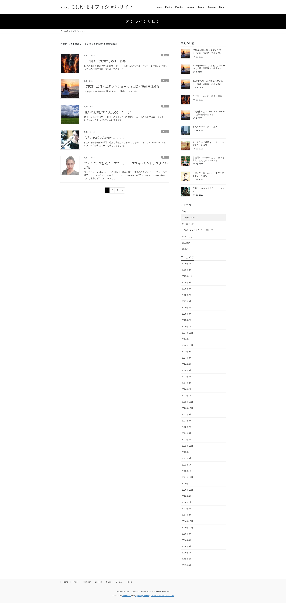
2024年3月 (187, 383)
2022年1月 (187, 471)
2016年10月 (187, 527)
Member (87, 582)
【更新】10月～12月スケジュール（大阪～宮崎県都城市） (123, 86)
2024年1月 (187, 395)
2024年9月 (187, 351)
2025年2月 (187, 320)
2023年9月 (187, 414)
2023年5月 (187, 433)
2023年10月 (187, 408)
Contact (119, 582)
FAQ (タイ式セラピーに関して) (198, 230)
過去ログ (186, 243)
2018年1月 (187, 502)
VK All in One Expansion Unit (162, 596)
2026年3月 (187, 270)
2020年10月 (187, 490)
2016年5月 (187, 552)
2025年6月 (187, 301)
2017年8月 (187, 508)
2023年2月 (187, 439)
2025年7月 (187, 295)
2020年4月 (187, 496)
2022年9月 (187, 458)
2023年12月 (187, 402)
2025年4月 (187, 307)
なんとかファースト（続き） (206, 127)
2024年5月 (187, 370)
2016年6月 (187, 546)
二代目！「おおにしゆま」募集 (105, 61)
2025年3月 (187, 314)
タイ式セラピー (189, 224)
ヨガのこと (187, 236)
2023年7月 (187, 427)
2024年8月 (187, 358)
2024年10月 (187, 345)
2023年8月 (187, 421)
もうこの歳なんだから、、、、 (105, 137)
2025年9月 (187, 282)
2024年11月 (187, 339)
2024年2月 (187, 389)
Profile (76, 582)
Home (65, 582)
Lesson (98, 582)
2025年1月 (187, 326)
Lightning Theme (142, 596)
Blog (165, 55)
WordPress (126, 596)
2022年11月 (187, 452)
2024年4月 (187, 376)
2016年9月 (187, 534)
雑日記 (185, 249)
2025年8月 (187, 289)
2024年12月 (187, 333)
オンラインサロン (190, 217)
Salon (109, 582)
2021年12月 (187, 477)
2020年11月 (187, 483)
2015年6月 (187, 565)
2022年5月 (187, 465)
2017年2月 (187, 515)
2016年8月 (187, 540)
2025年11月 (187, 276)
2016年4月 (187, 559)
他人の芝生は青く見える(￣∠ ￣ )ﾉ (107, 112)
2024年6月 (187, 364)
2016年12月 (187, 521)
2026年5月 (187, 263)
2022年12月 (187, 446)
